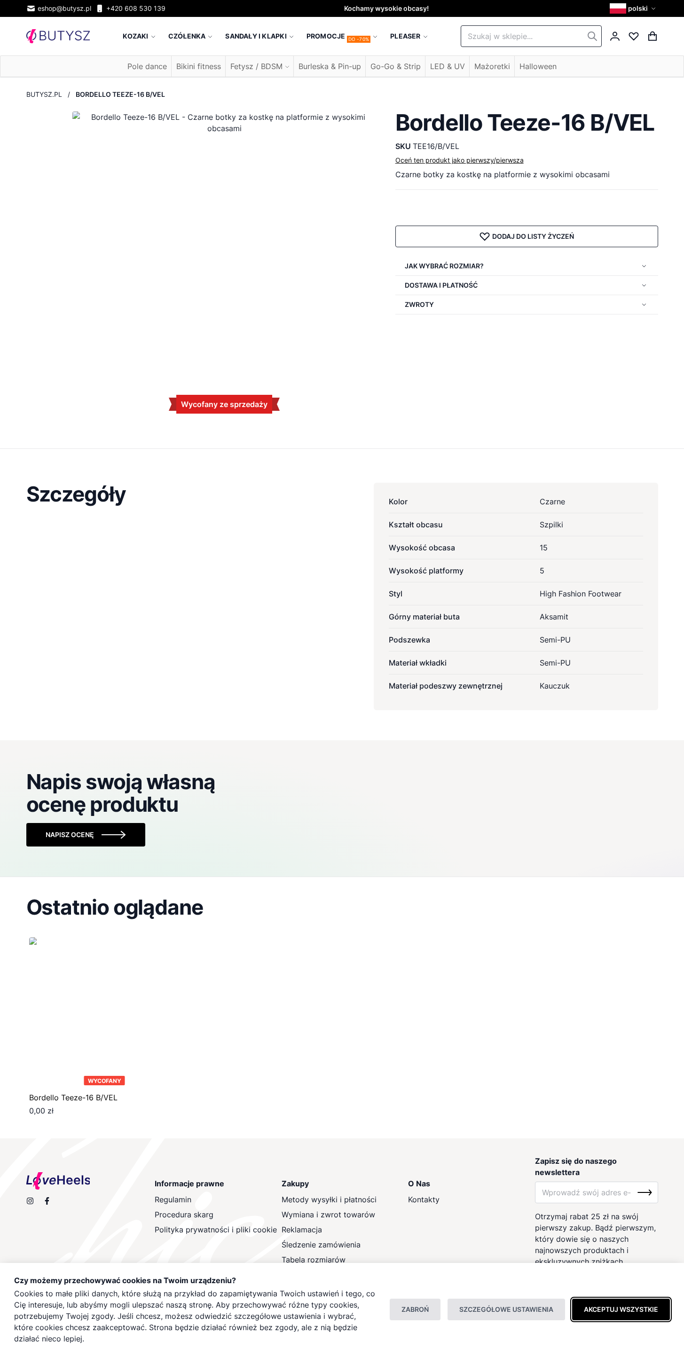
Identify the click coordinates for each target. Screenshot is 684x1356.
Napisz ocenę (70, 835)
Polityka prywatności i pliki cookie (216, 1229)
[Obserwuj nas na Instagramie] (30, 1201)
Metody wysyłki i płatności (329, 1199)
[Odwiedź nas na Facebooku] (47, 1201)
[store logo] (58, 36)
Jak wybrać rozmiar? (444, 266)
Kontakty (424, 1199)
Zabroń (415, 1309)
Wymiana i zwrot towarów (328, 1214)
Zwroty (419, 304)
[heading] (342, 494)
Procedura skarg (184, 1214)
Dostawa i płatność (441, 285)
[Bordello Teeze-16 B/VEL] (104, 1012)
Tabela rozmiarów (314, 1259)
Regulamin (173, 1199)
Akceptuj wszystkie (621, 1309)
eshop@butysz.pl (64, 8)
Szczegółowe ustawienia (506, 1309)
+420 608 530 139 (135, 8)
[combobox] (531, 36)
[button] (634, 8)
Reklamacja (302, 1229)
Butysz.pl (44, 94)
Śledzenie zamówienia (321, 1244)
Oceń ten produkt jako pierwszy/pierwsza (459, 160)
